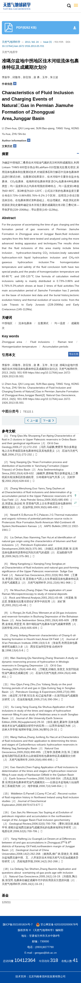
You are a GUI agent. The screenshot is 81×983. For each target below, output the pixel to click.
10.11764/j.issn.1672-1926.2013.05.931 (23, 46)
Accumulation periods (55, 346)
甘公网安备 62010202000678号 (59, 924)
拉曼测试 (43, 323)
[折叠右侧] (75, 503)
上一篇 (33, 420)
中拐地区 (7, 323)
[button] (69, 6)
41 (75, 960)
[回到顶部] (75, 495)
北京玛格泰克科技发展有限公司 (47, 976)
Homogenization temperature (19, 346)
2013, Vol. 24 (32, 42)
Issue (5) (47, 42)
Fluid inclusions (40, 341)
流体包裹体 (25, 323)
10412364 (24, 960)
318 (54, 960)
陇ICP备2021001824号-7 (18, 924)
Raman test (65, 341)
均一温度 (59, 323)
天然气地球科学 (11, 42)
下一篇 (47, 420)
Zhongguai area (12, 341)
